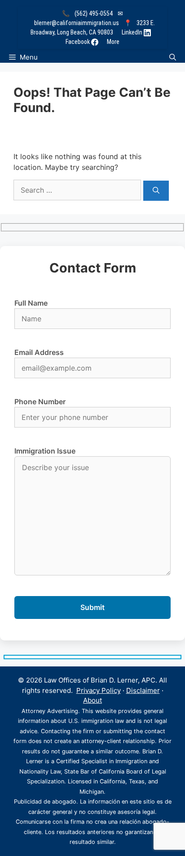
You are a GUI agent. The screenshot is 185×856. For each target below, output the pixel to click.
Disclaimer (143, 690)
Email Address (39, 352)
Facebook (78, 41)
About (92, 700)
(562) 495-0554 (94, 13)
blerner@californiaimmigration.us (76, 22)
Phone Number (40, 401)
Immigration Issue (44, 450)
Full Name (31, 302)
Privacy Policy (98, 690)
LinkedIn (133, 32)
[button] (172, 57)
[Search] (156, 191)
